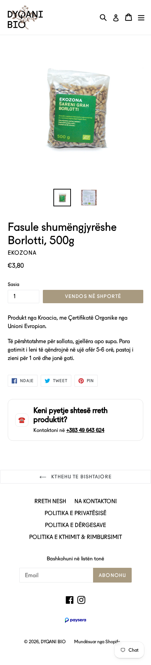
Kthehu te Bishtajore (81, 476)
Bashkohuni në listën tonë (75, 559)
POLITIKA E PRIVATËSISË (75, 513)
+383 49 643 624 (85, 430)
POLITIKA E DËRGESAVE (75, 525)
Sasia (13, 284)
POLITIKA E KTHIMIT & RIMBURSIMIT (75, 537)
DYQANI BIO (53, 641)
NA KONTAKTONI (95, 501)
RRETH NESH (50, 501)
